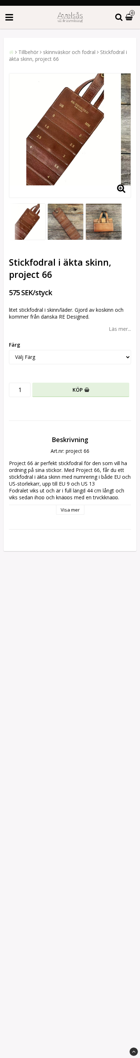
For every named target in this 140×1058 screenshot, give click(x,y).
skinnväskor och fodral (69, 52)
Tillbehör (28, 52)
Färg (14, 344)
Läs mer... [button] (120, 328)
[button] (130, 17)
